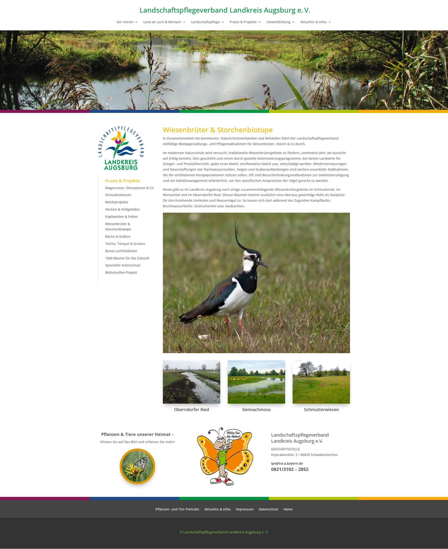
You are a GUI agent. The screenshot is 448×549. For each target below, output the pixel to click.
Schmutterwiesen (321, 409)
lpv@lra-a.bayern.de (287, 463)
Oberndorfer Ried (191, 409)
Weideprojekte (116, 202)
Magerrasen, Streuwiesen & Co (129, 188)
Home (288, 509)
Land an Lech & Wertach (162, 22)
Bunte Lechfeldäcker (121, 251)
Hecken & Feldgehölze (122, 209)
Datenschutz (268, 509)
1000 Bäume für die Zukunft (127, 258)
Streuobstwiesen (118, 195)
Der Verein (125, 22)
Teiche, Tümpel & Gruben (125, 243)
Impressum (245, 509)
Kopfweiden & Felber (121, 216)
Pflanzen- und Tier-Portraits (177, 509)
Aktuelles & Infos (313, 22)
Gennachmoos (256, 409)
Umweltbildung (278, 22)
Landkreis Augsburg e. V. (270, 10)
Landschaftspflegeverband (184, 10)
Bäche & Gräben (118, 236)
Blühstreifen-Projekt (121, 272)
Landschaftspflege (205, 22)
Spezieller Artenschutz (122, 265)
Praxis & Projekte (243, 22)
